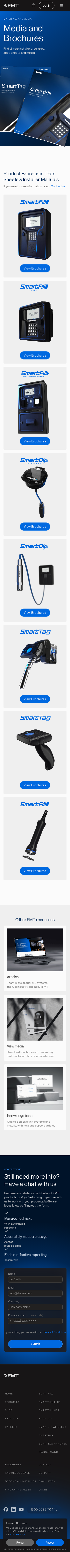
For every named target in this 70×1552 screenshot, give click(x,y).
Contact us (58, 186)
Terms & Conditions (54, 1332)
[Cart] (33, 5)
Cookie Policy (17, 1534)
